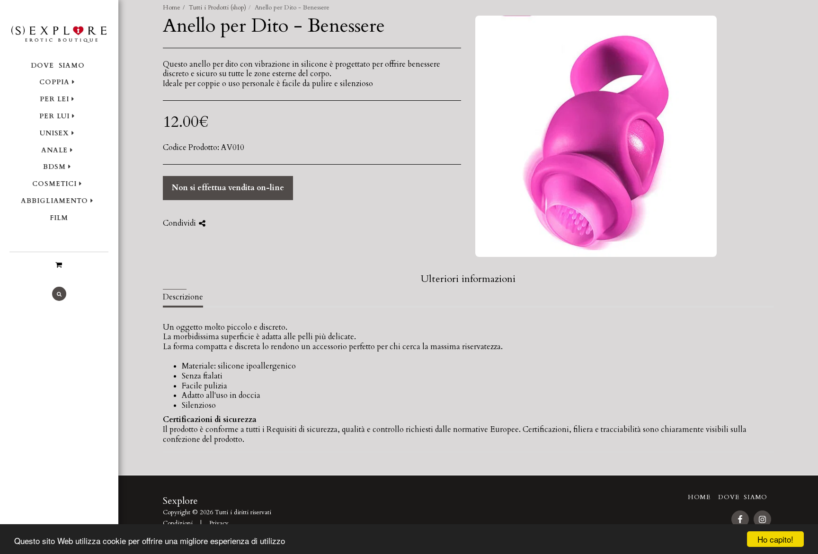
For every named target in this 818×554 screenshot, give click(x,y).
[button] (59, 265)
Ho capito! (775, 539)
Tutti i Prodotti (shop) (217, 7)
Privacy (219, 523)
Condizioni (178, 523)
